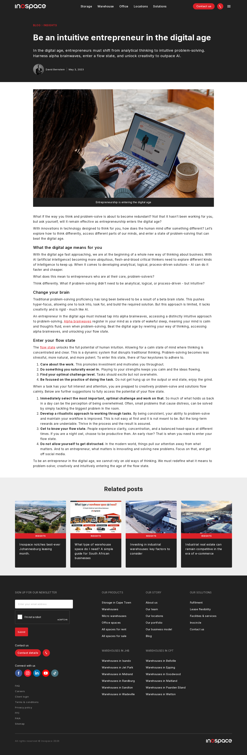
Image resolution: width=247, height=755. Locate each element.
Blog (149, 636)
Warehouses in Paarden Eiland (166, 687)
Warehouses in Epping (160, 667)
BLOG (37, 25)
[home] (30, 6)
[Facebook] (18, 673)
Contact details (28, 652)
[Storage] (86, 6)
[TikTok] (54, 673)
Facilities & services (203, 616)
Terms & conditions (27, 702)
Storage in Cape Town (116, 602)
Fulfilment (196, 602)
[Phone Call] (220, 6)
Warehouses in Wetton (161, 694)
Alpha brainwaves (77, 321)
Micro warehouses (114, 616)
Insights (50, 25)
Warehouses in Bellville (161, 660)
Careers (20, 691)
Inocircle (195, 622)
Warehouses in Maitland (161, 681)
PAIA (17, 718)
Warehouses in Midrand (117, 674)
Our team (152, 609)
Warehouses (110, 609)
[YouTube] (45, 673)
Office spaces (111, 622)
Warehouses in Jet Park (117, 667)
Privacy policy (23, 707)
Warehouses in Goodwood (163, 674)
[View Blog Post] (40, 534)
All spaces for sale (114, 636)
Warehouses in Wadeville (118, 694)
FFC (17, 712)
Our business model (159, 629)
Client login (22, 696)
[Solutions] (141, 6)
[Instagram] (27, 673)
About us (151, 602)
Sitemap (20, 723)
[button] (86, 6)
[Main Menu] (229, 6)
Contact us (203, 6)
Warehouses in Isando (116, 660)
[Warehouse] (106, 6)
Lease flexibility (200, 609)
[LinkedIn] (36, 673)
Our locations (154, 616)
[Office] (124, 6)
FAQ (17, 685)
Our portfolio (154, 622)
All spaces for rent (114, 629)
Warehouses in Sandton (117, 687)
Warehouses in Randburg (118, 681)
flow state (47, 347)
